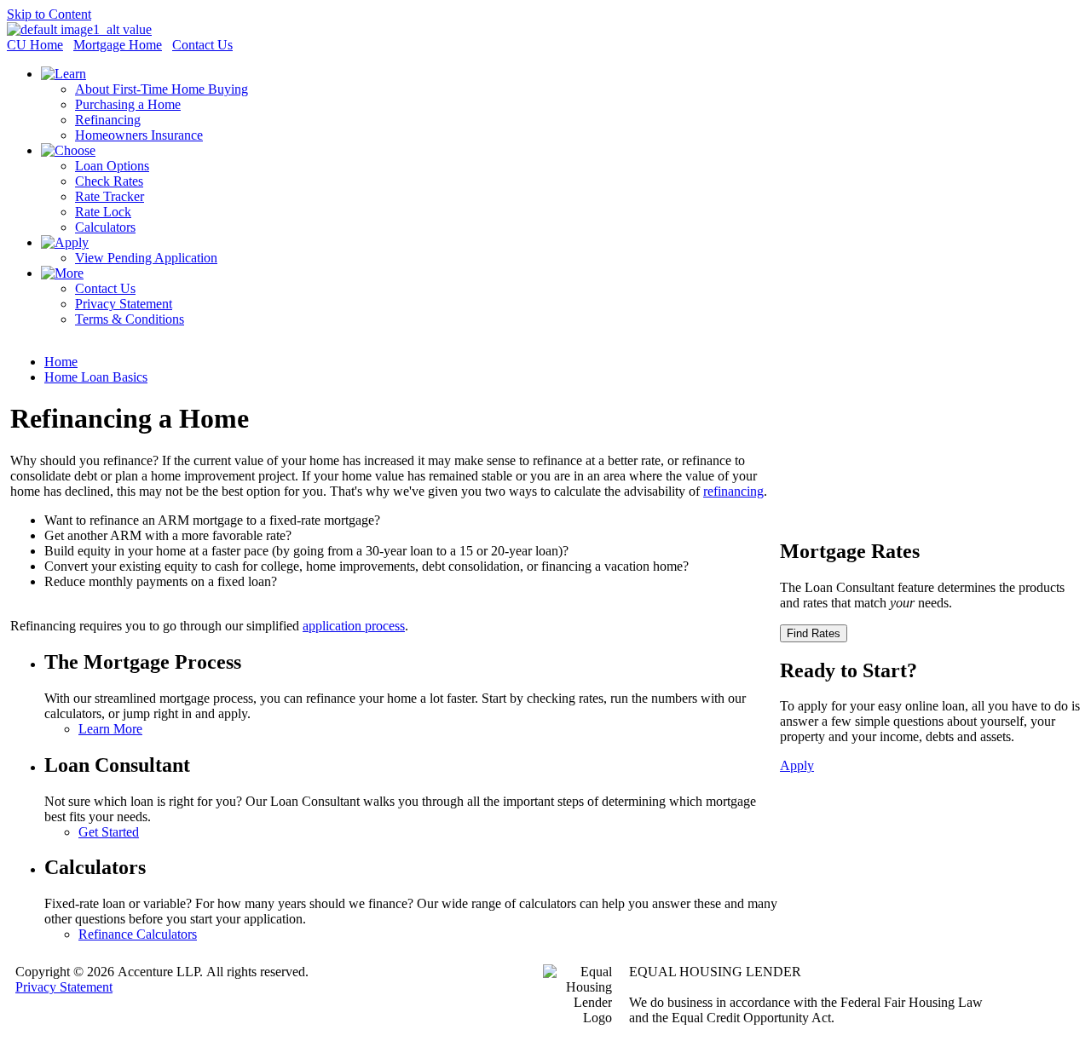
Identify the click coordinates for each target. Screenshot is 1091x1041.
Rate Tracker (109, 196)
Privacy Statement (123, 303)
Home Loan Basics (95, 377)
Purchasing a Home (128, 104)
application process (354, 625)
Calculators (105, 227)
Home (61, 361)
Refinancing (108, 119)
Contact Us (202, 44)
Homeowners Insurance (139, 135)
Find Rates (813, 633)
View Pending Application (146, 257)
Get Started (108, 832)
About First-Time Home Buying (161, 89)
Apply (797, 765)
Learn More (110, 729)
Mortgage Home (117, 44)
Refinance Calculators (137, 934)
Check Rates (109, 181)
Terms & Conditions (129, 319)
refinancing (733, 491)
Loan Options (112, 165)
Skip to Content (49, 14)
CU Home (35, 44)
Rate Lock (103, 211)
